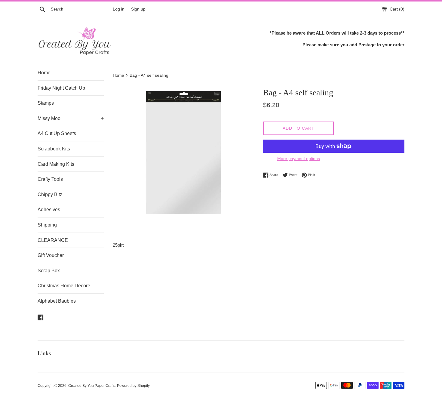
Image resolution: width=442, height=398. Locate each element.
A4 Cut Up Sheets (57, 133)
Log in (118, 9)
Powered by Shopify (133, 386)
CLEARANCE (53, 240)
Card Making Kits (56, 164)
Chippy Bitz (50, 194)
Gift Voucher (51, 255)
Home (44, 72)
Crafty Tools (50, 179)
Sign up (138, 9)
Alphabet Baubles (57, 301)
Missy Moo (71, 118)
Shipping (47, 224)
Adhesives (49, 209)
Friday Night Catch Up (61, 88)
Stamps (46, 103)
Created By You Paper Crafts (91, 386)
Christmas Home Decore (64, 285)
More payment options (298, 158)
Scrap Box (49, 270)
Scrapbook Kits (54, 148)
